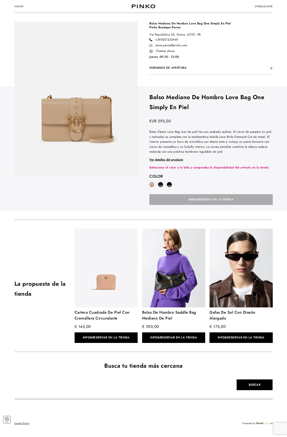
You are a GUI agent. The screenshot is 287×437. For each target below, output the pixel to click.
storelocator (264, 6)
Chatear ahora (165, 51)
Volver (18, 6)
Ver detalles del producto (166, 160)
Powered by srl (257, 423)
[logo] (143, 6)
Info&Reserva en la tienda (211, 199)
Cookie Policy (22, 423)
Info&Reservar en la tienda (106, 337)
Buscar (254, 385)
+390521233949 (166, 39)
